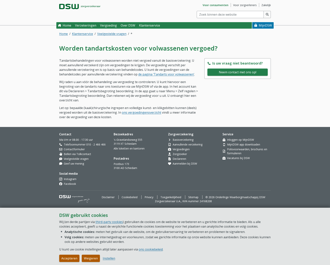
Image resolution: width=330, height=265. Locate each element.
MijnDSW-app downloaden (243, 144)
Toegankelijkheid (170, 197)
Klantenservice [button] (149, 25)
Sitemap (193, 197)
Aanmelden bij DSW (185, 163)
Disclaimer (108, 197)
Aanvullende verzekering (187, 144)
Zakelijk (266, 5)
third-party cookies (109, 222)
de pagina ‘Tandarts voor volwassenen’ (166, 74)
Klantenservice (82, 34)
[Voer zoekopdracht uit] (267, 14)
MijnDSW (265, 25)
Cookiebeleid (130, 197)
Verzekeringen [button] (85, 25)
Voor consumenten (215, 5)
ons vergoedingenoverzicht (141, 112)
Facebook (70, 184)
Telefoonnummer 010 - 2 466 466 (85, 144)
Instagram (70, 179)
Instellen (109, 258)
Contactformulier (74, 149)
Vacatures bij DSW (238, 158)
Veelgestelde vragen (111, 34)
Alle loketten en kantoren (129, 148)
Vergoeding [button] (108, 25)
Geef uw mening (74, 163)
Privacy (149, 197)
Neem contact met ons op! (237, 72)
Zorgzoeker (180, 154)
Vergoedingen (181, 149)
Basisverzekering (183, 139)
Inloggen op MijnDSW (240, 139)
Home (67, 25)
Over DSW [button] (128, 25)
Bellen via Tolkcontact (77, 154)
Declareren (179, 159)
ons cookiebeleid (151, 249)
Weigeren (91, 258)
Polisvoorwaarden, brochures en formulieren (247, 151)
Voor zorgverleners (245, 5)
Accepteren (69, 258)
